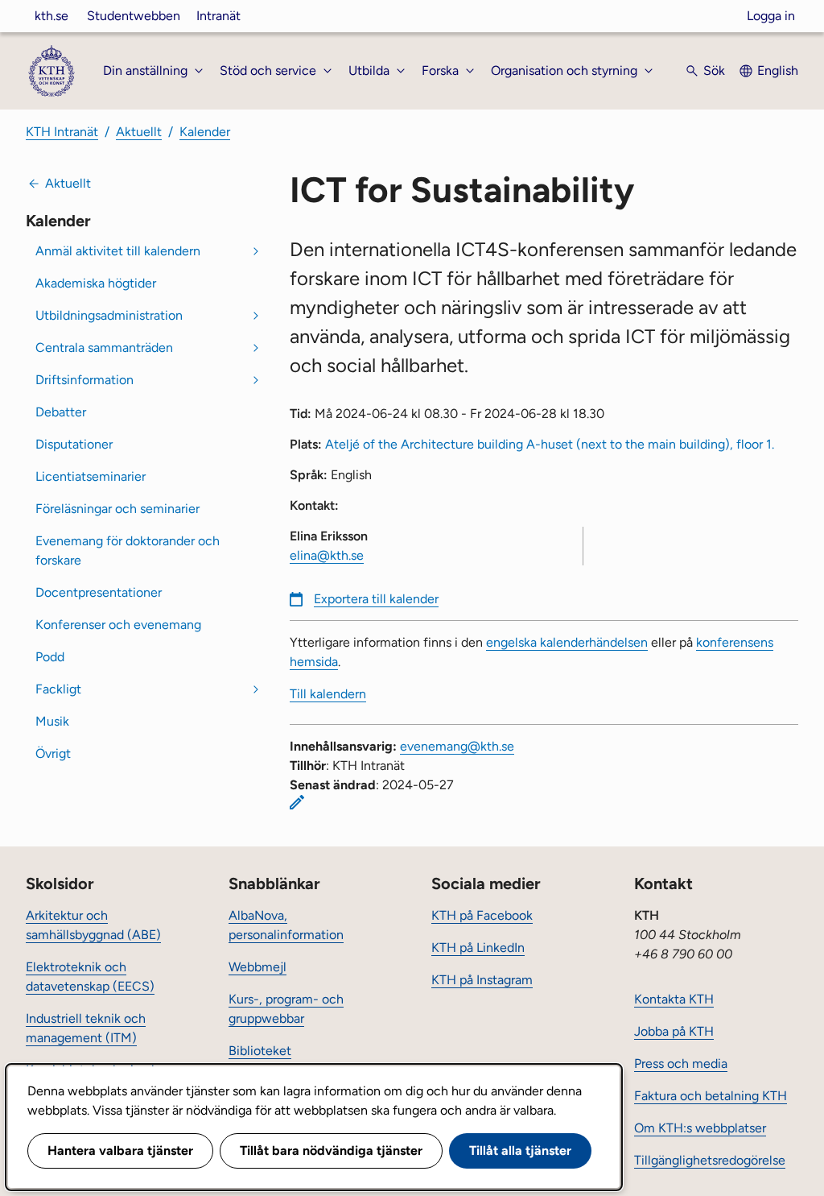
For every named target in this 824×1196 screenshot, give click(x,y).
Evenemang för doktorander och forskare (127, 550)
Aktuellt (139, 131)
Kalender (204, 131)
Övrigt (53, 753)
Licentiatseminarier (90, 476)
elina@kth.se (327, 555)
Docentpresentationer (98, 592)
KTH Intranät (62, 131)
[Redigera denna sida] (297, 802)
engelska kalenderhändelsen (567, 642)
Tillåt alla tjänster (520, 1150)
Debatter (60, 412)
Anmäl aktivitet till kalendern (117, 251)
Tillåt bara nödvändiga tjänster (331, 1150)
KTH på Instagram (482, 979)
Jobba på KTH (674, 1031)
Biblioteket (260, 1050)
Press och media (680, 1063)
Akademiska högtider (95, 283)
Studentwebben (133, 15)
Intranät (218, 15)
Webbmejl (257, 967)
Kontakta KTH (674, 999)
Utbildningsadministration (109, 315)
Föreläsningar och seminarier (117, 508)
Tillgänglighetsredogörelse (709, 1160)
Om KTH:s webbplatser (700, 1128)
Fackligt (58, 689)
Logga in (771, 15)
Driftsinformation (84, 379)
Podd (49, 656)
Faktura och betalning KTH (710, 1095)
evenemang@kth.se (457, 746)
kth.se (51, 15)
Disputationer (74, 444)
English (777, 70)
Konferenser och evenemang (118, 624)
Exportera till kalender (376, 598)
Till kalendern (328, 693)
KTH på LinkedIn (478, 947)
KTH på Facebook (482, 915)
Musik (52, 721)
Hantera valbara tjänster (120, 1150)
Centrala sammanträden (104, 347)
